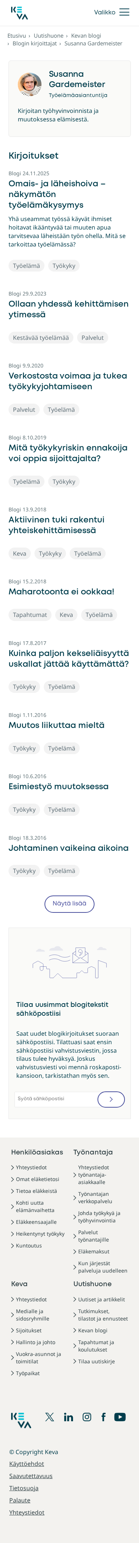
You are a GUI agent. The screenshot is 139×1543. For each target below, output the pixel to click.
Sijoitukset (29, 1330)
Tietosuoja (24, 1488)
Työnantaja (93, 1153)
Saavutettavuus (31, 1476)
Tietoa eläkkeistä (36, 1190)
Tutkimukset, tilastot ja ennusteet (103, 1315)
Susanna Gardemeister (93, 43)
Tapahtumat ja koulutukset (96, 1346)
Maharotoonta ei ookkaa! (61, 592)
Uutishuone (48, 35)
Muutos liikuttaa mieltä (57, 725)
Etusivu (16, 35)
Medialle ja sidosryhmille (32, 1315)
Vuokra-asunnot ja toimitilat (38, 1357)
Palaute (19, 1500)
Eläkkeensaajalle (36, 1221)
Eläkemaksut (93, 1251)
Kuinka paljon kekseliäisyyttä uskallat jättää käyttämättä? (69, 659)
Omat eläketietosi (37, 1179)
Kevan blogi (86, 35)
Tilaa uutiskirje (96, 1361)
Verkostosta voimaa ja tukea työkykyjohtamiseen (68, 382)
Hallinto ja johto (35, 1342)
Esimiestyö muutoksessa (59, 787)
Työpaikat (28, 1373)
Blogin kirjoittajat (35, 43)
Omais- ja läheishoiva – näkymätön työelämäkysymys (57, 194)
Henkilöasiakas (37, 1153)
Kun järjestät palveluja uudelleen (103, 1267)
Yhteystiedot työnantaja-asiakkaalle (93, 1174)
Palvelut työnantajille (93, 1236)
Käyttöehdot (26, 1464)
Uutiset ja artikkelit (101, 1299)
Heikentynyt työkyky (40, 1233)
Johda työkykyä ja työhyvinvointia (99, 1216)
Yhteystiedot (31, 1167)
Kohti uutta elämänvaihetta (35, 1206)
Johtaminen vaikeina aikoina (69, 848)
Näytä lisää (69, 904)
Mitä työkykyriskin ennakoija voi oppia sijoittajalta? (68, 454)
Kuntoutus (29, 1245)
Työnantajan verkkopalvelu (95, 1197)
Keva (19, 1284)
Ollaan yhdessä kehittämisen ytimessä (69, 310)
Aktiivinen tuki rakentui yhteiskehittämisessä (57, 526)
